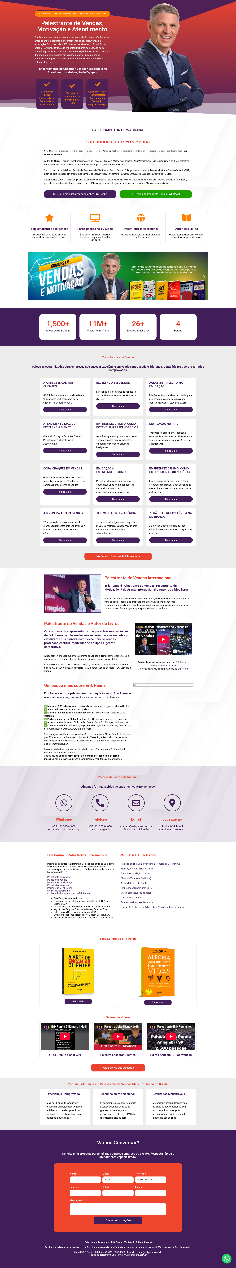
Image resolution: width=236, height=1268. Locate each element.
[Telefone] (100, 802)
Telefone (100, 819)
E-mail (136, 819)
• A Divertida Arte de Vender (134, 883)
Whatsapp (64, 819)
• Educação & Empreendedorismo (136, 902)
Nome (73, 1173)
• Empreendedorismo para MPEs (136, 888)
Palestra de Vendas (114, 598)
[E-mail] (136, 802)
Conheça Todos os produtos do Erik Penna (68, 893)
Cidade (106, 1187)
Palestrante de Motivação (60, 882)
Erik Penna (183, 668)
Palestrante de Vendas (58, 877)
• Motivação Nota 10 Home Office (136, 868)
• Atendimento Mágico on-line (135, 873)
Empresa (74, 1187)
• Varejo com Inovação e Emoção (136, 892)
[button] (32, 277)
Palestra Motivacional (58, 885)
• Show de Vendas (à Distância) (135, 878)
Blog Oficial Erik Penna (58, 890)
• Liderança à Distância (131, 897)
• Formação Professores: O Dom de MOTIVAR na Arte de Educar (152, 907)
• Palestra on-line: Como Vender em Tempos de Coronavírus (150, 864)
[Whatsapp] (63, 802)
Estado (139, 1187)
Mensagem (76, 1200)
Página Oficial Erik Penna (59, 888)
